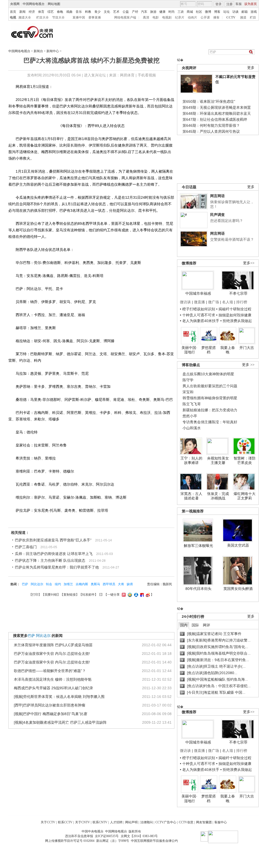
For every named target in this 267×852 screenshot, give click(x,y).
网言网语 (217, 196)
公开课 (205, 17)
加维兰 (68, 584)
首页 (13, 12)
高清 (146, 17)
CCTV (230, 17)
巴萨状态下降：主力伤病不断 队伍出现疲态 (50, 560)
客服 (238, 4)
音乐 (79, 12)
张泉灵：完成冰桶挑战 (218, 496)
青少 (97, 12)
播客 (216, 17)
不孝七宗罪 (238, 293)
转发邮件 (88, 594)
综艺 (50, 12)
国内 (183, 625)
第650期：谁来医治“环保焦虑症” (209, 101)
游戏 (254, 12)
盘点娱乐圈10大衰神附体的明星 (208, 374)
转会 (49, 584)
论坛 (226, 12)
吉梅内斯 (82, 584)
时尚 (171, 12)
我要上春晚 (227, 350)
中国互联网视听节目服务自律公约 (154, 841)
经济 (32, 12)
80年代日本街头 (198, 589)
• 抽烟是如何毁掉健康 (233, 315)
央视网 (15, 4)
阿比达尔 (37, 584)
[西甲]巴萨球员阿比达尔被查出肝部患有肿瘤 (49, 705)
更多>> (248, 263)
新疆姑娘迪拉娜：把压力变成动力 (210, 410)
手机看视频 (147, 75)
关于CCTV (48, 822)
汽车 (144, 12)
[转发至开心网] (123, 594)
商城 (190, 12)
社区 (199, 12)
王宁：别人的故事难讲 (191, 460)
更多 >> (248, 365)
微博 (208, 12)
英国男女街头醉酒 (238, 589)
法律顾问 (146, 822)
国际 (195, 625)
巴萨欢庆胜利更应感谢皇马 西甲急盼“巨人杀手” (53, 540)
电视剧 (167, 17)
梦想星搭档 (208, 350)
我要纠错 (51, 594)
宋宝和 (188, 392)
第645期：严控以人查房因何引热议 (211, 131)
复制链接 (69, 594)
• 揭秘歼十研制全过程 (233, 309)
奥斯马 (95, 584)
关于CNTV (82, 822)
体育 (41, 12)
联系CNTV (100, 822)
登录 (218, 4)
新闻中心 (52, 51)
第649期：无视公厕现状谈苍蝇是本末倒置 (217, 107)
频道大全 (25, 17)
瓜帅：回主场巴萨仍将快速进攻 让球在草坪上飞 (54, 554)
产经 (135, 12)
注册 (229, 4)
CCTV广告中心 (165, 822)
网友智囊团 (204, 822)
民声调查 (217, 215)
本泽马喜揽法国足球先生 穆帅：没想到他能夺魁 (53, 679)
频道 (243, 17)
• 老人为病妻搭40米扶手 (199, 321)
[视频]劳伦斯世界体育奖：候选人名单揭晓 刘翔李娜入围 (59, 696)
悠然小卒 (190, 416)
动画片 (192, 17)
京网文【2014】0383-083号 (139, 836)
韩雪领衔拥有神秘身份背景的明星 (210, 398)
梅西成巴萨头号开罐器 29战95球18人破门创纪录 (53, 688)
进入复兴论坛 (95, 75)
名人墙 (227, 302)
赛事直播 (94, 17)
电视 (13, 17)
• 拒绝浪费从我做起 (236, 321)
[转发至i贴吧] (141, 594)
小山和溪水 (192, 428)
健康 (162, 12)
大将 (121, 584)
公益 (126, 12)
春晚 (60, 12)
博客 (217, 12)
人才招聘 (116, 822)
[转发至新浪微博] (147, 594)
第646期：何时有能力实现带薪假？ (211, 125)
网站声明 (131, 822)
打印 (35, 594)
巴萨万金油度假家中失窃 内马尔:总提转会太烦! (52, 653)
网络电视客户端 (125, 17)
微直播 (199, 302)
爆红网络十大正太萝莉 (245, 496)
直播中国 (78, 17)
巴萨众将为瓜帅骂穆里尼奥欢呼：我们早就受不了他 (57, 567)
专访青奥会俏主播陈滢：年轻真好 (210, 422)
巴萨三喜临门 (26, 547)
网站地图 (54, 4)
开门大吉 (246, 348)
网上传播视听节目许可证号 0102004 (69, 841)
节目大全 (58, 17)
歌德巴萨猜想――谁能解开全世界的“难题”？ (50, 671)
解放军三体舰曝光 (198, 545)
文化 (107, 12)
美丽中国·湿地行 (189, 350)
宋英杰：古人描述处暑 (191, 496)
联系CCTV (65, 822)
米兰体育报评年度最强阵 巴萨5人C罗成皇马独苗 (53, 645)
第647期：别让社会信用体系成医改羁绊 (215, 119)
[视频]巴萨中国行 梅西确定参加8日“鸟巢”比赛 (50, 714)
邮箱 (244, 12)
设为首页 (250, 4)
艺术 (116, 12)
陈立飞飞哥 (192, 404)
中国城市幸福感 (198, 293)
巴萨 (25, 584)
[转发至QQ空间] (129, 594)
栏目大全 (42, 17)
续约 (58, 584)
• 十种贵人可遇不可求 (198, 315)
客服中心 (220, 822)
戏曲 (69, 12)
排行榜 (241, 302)
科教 (88, 12)
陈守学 (188, 380)
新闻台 (38, 51)
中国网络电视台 (34, 4)
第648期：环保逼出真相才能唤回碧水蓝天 (217, 113)
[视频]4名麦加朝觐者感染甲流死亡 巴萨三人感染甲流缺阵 (60, 722)
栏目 (253, 17)
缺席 (130, 584)
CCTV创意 (186, 822)
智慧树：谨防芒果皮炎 (245, 460)
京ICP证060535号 (107, 836)
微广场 (213, 302)
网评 (206, 625)
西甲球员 (109, 584)
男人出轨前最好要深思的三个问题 (210, 386)
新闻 (22, 12)
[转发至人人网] (135, 594)
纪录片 (179, 17)
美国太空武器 (238, 545)
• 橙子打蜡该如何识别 (197, 309)
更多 (250, 68)
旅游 (153, 12)
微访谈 (185, 302)
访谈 (235, 12)
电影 (156, 17)
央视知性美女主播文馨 (218, 460)
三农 (181, 12)
